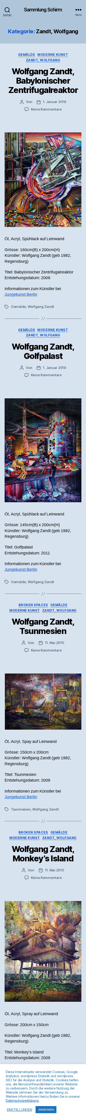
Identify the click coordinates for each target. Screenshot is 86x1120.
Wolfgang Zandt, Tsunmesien (43, 626)
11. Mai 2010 (54, 643)
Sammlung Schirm (43, 9)
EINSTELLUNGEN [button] (19, 1110)
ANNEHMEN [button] (46, 1109)
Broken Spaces (33, 605)
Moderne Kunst (52, 55)
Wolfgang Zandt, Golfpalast (43, 351)
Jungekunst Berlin (21, 294)
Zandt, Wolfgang (43, 60)
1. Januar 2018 (54, 102)
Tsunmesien (21, 809)
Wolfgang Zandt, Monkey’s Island (43, 853)
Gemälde (26, 55)
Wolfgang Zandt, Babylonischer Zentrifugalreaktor (43, 80)
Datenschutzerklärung (22, 1101)
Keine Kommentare (46, 109)
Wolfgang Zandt (41, 306)
